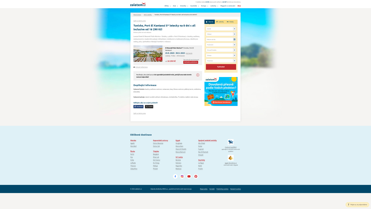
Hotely (231, 22)
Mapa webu (204, 189)
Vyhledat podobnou (190, 62)
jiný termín (189, 53)
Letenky (213, 6)
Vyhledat (221, 67)
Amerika (183, 6)
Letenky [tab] (221, 22)
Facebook (139, 106)
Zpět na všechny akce (139, 21)
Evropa (203, 6)
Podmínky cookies (222, 189)
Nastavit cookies (235, 189)
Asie (174, 6)
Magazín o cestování (227, 6)
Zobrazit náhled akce (142, 67)
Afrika (167, 6)
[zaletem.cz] (138, 4)
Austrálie (193, 6)
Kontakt (212, 189)
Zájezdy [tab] (210, 22)
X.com (150, 106)
